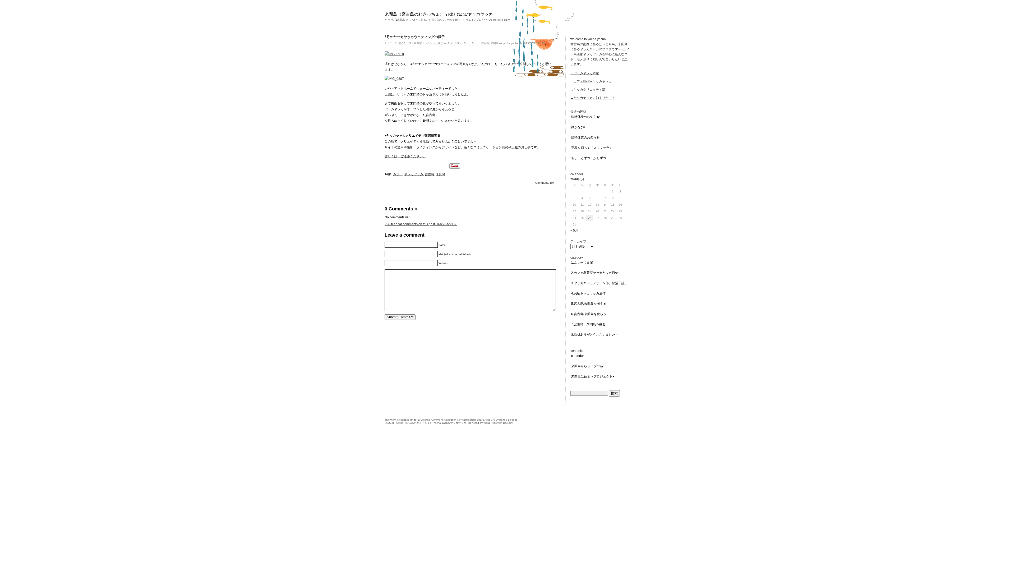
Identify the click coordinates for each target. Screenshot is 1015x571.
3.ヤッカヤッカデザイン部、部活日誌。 (599, 283)
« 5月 (574, 230)
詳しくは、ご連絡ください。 (405, 156)
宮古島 (485, 43)
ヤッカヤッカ (471, 43)
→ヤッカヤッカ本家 (584, 73)
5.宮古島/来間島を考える (588, 304)
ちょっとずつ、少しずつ (588, 158)
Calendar (577, 356)
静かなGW (578, 127)
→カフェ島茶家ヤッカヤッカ (591, 81)
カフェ (458, 43)
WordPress (490, 422)
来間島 (495, 43)
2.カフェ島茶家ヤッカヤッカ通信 (423, 43)
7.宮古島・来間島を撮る (588, 324)
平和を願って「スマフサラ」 (591, 148)
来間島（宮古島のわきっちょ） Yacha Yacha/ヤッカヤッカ (439, 14)
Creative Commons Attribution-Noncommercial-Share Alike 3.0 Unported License (469, 419)
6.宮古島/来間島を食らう (588, 314)
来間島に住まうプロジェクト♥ (592, 376)
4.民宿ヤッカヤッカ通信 (588, 293)
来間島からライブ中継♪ (588, 366)
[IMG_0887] (394, 79)
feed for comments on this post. (410, 224)
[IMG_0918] (394, 54)
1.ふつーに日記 (394, 43)
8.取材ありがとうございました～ (594, 335)
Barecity (508, 422)
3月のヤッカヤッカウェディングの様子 (415, 37)
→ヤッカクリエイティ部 (587, 89)
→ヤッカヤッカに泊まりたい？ (592, 98)
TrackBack (446, 224)
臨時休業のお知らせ (585, 117)
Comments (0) (544, 182)
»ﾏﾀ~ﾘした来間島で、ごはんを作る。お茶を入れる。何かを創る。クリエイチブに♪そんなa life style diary (447, 19)
